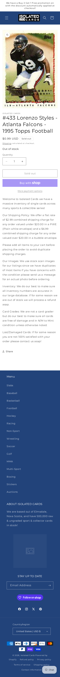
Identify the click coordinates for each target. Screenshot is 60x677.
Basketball (13, 400)
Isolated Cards (28, 655)
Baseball (12, 393)
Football (12, 408)
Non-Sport (13, 430)
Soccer (11, 446)
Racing (11, 423)
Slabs (10, 385)
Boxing (11, 476)
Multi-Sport (14, 469)
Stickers (12, 484)
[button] (6, 18)
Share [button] (9, 351)
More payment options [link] (30, 191)
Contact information (32, 670)
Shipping (6, 143)
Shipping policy (42, 665)
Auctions (12, 491)
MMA (10, 461)
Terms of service (22, 665)
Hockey (11, 415)
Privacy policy (44, 659)
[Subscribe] (49, 585)
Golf (9, 453)
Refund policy (27, 659)
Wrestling (13, 438)
